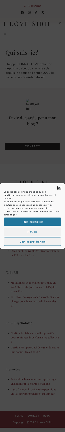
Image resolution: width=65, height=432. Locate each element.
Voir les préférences (33, 241)
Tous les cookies (32, 221)
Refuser (32, 231)
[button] (59, 188)
